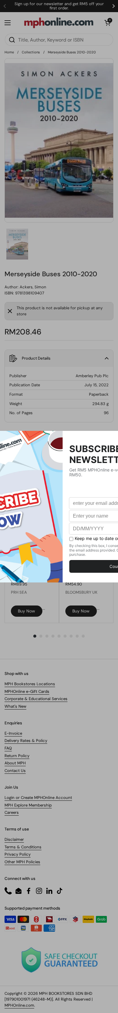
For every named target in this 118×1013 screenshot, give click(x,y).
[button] (107, 23)
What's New (15, 706)
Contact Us (15, 770)
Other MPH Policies (22, 861)
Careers (12, 812)
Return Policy (17, 755)
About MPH (15, 763)
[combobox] (59, 40)
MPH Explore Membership (28, 805)
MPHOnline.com (19, 1005)
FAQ (8, 748)
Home (9, 52)
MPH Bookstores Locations (30, 683)
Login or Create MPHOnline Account (38, 797)
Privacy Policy (18, 854)
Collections (31, 52)
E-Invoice (13, 733)
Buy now (26, 611)
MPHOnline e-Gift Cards (27, 691)
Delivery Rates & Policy (26, 740)
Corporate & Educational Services (36, 698)
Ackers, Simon (33, 287)
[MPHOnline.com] (59, 23)
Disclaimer (14, 839)
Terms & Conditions (23, 847)
